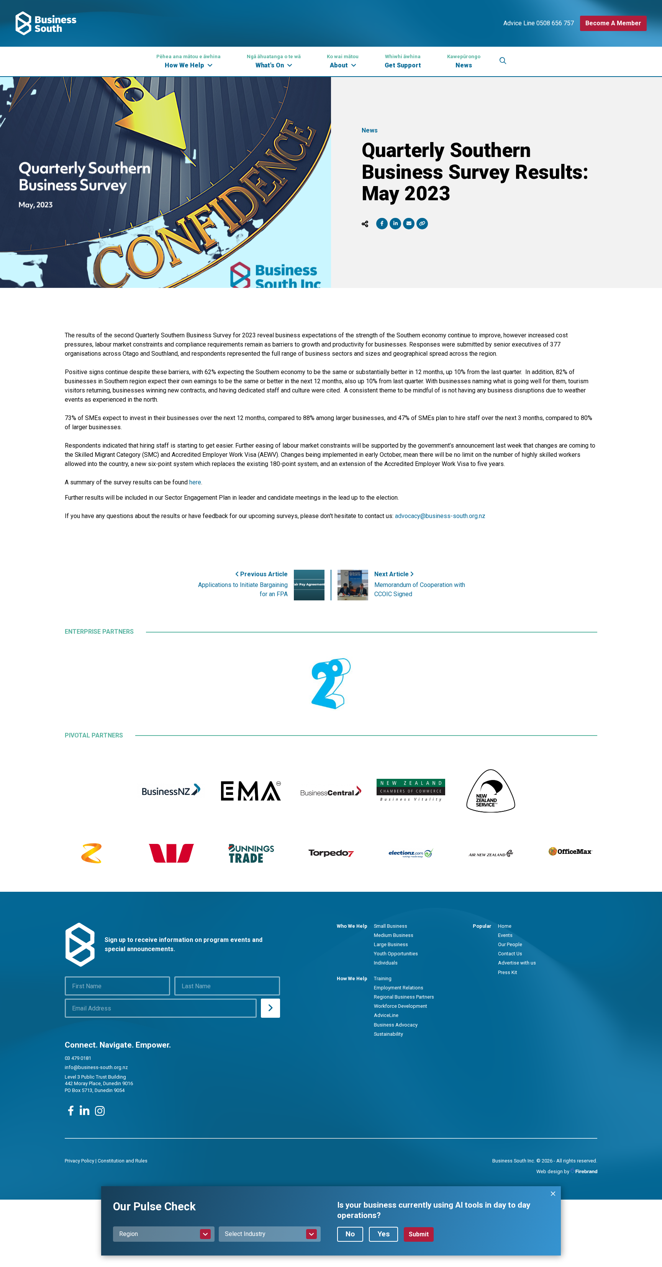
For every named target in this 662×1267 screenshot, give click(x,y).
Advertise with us (517, 963)
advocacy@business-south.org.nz (440, 516)
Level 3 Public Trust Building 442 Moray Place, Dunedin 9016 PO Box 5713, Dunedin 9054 (99, 1084)
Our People (510, 944)
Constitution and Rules (122, 1161)
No (350, 1233)
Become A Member (613, 23)
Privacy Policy (79, 1161)
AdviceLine (386, 1015)
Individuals (386, 963)
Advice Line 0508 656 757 (538, 23)
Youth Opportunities (396, 953)
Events (505, 935)
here (195, 482)
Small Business (390, 926)
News (463, 61)
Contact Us (510, 953)
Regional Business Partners (404, 997)
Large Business (391, 944)
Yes (383, 1233)
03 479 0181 (78, 1058)
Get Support (403, 61)
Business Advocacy (396, 1025)
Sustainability (388, 1034)
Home (504, 926)
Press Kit (507, 972)
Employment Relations (398, 988)
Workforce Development (400, 1006)
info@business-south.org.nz (96, 1067)
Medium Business (393, 935)
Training (383, 978)
